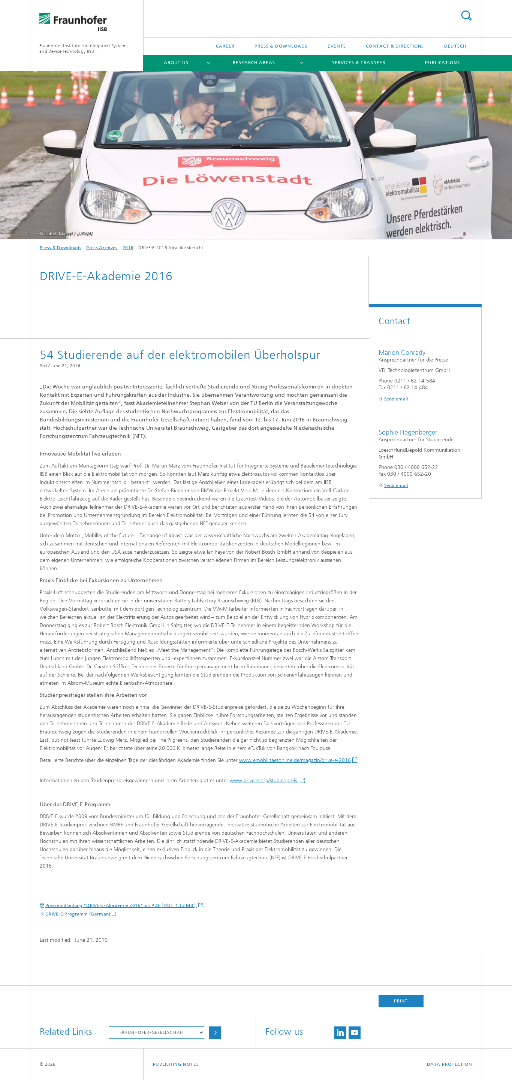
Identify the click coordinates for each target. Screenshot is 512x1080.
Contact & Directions (395, 46)
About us (176, 62)
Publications (442, 62)
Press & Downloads (281, 46)
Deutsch (455, 46)
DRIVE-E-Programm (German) (78, 914)
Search (466, 15)
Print (401, 1001)
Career (225, 46)
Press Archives (101, 247)
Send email (396, 399)
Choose (215, 1032)
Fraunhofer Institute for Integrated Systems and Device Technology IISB (83, 48)
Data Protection (450, 1064)
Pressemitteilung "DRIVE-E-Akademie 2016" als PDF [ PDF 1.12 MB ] (121, 905)
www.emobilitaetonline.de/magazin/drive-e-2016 (295, 760)
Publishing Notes (176, 1064)
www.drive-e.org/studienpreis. (264, 780)
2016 (128, 247)
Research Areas (254, 62)
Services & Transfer (358, 62)
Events (337, 46)
